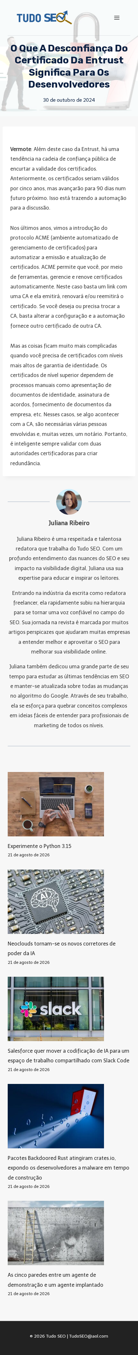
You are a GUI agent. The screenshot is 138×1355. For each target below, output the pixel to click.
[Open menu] (117, 18)
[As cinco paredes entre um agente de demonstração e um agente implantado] (69, 1233)
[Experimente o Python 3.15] (69, 804)
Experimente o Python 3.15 (39, 846)
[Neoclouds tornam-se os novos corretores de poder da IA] (69, 902)
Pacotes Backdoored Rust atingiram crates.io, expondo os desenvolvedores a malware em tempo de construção (68, 1168)
